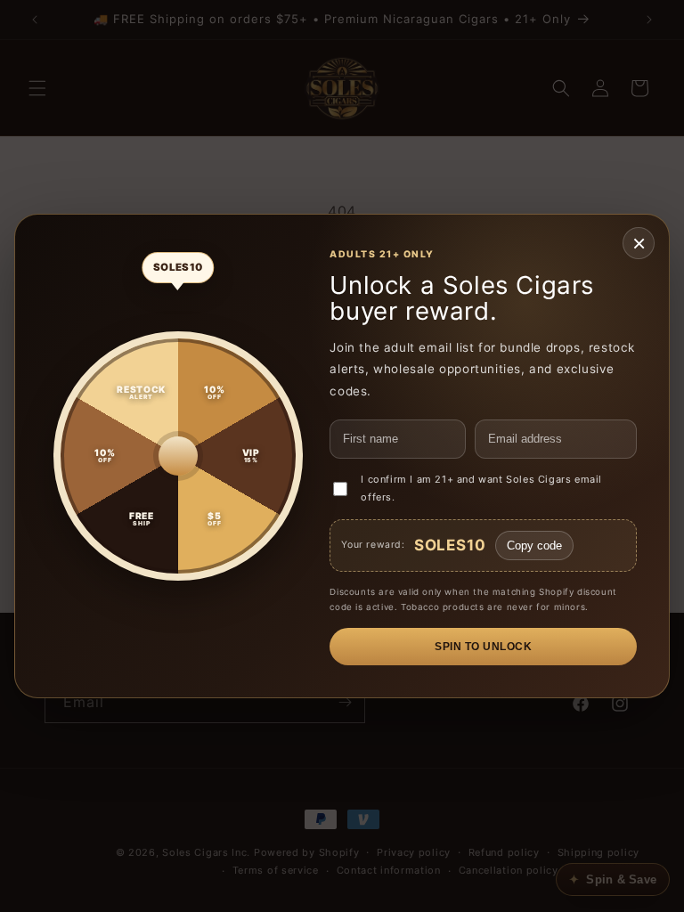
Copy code (534, 545)
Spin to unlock (483, 646)
